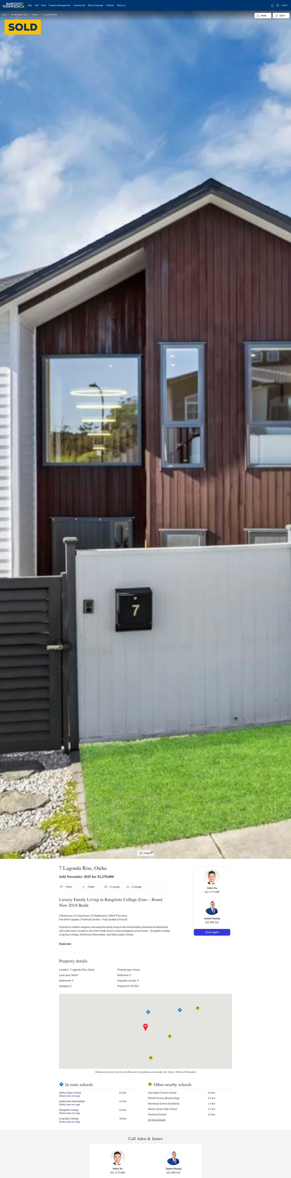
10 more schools (157, 1120)
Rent (43, 5)
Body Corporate (95, 5)
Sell (36, 5)
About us (121, 5)
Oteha (35, 14)
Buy (30, 5)
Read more (65, 943)
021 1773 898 (212, 892)
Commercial (79, 5)
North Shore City (19, 14)
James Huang (212, 918)
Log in (285, 5)
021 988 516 (212, 922)
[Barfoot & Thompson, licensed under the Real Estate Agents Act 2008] (13, 4)
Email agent (212, 932)
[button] (145, 1027)
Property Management (59, 5)
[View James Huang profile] (212, 907)
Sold (4, 14)
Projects (110, 5)
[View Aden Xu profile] (212, 877)
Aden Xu (212, 888)
